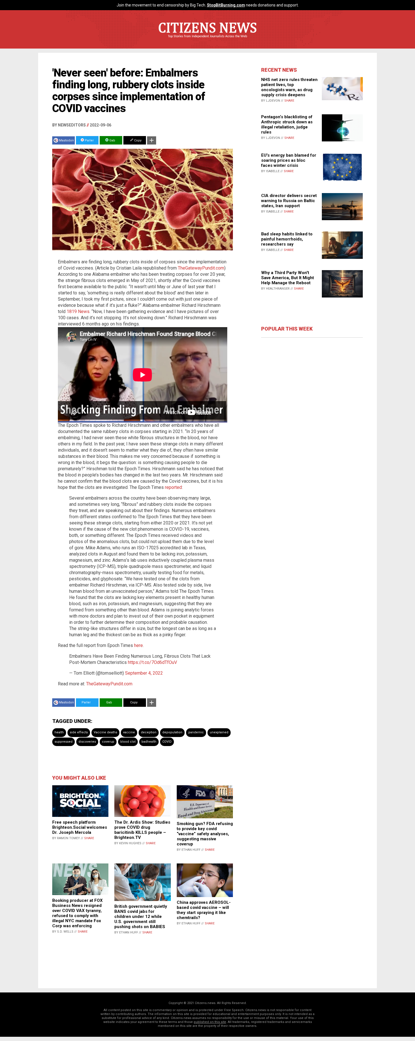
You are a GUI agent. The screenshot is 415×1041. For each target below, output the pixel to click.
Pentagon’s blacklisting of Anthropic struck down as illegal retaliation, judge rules (287, 124)
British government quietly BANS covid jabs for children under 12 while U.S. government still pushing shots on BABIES (140, 916)
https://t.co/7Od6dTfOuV (152, 662)
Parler (89, 140)
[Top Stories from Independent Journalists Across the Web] (207, 40)
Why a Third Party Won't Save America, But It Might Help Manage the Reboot (287, 277)
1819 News (78, 311)
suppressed (63, 741)
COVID (167, 741)
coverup (108, 741)
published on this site (210, 1022)
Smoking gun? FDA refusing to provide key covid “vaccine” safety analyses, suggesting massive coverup (205, 834)
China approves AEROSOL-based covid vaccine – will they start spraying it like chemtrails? (204, 910)
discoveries (87, 741)
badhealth (148, 741)
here (138, 645)
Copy (137, 140)
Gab (111, 140)
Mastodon (66, 140)
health (59, 732)
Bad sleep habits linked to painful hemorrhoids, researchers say (287, 239)
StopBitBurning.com (226, 5)
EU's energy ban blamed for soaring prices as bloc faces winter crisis (288, 160)
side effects (79, 732)
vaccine (129, 732)
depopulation (172, 732)
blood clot (128, 741)
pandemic (196, 732)
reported (173, 487)
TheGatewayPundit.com (201, 268)
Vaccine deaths (105, 732)
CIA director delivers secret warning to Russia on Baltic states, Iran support (289, 200)
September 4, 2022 (144, 673)
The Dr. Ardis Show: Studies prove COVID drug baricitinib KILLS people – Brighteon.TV (142, 830)
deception (148, 732)
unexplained (219, 732)
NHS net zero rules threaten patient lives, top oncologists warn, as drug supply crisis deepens (289, 87)
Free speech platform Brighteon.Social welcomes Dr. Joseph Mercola (79, 827)
